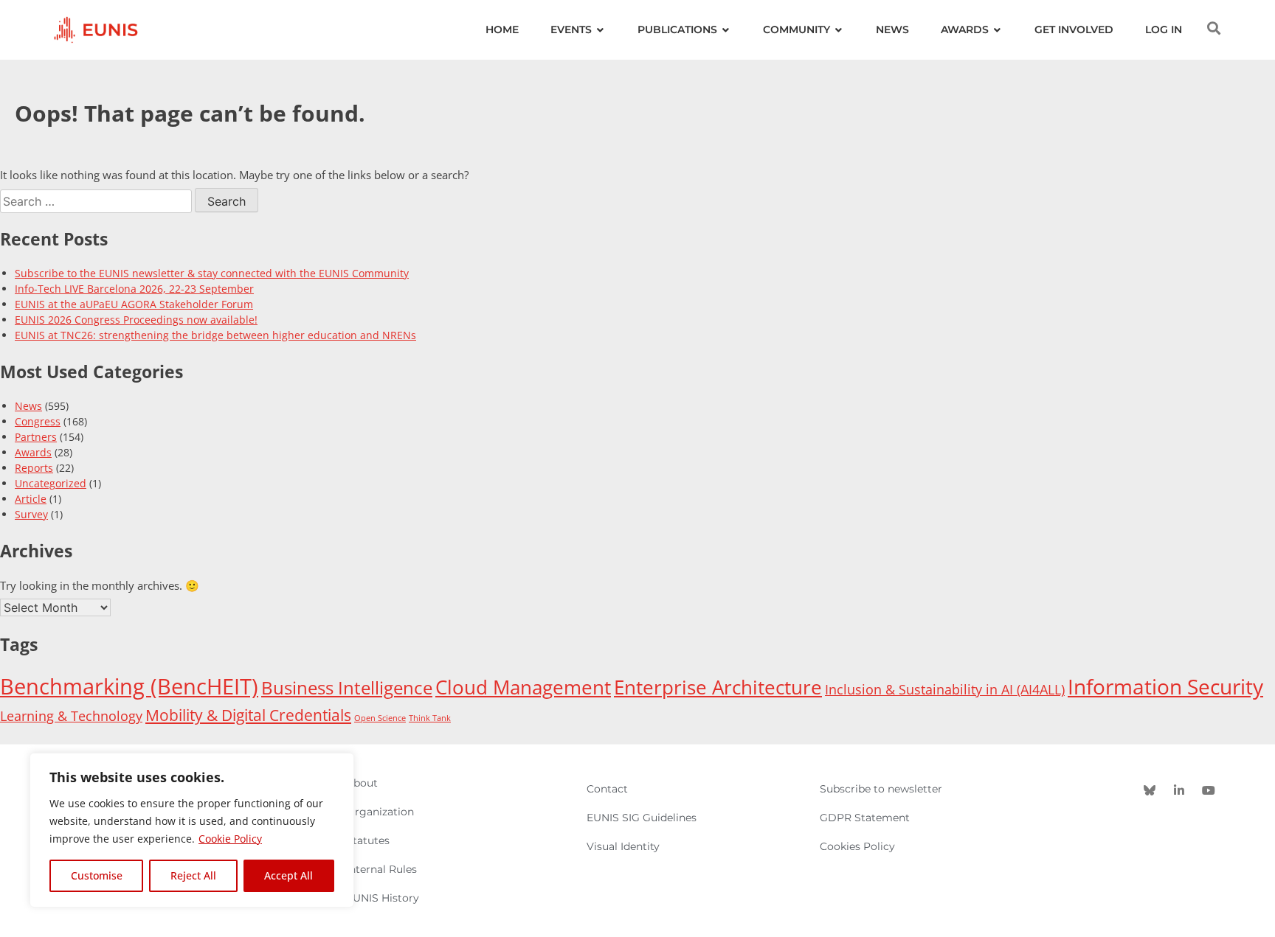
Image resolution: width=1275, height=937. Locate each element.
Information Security (1165, 686)
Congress (38, 421)
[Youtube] (1208, 790)
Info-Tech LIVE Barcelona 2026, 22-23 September (134, 289)
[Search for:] (97, 201)
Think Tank (430, 718)
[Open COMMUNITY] (839, 30)
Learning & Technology (71, 716)
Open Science (380, 718)
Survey (31, 514)
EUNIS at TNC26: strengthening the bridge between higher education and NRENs (215, 335)
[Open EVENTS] (600, 30)
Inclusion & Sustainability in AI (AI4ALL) (945, 689)
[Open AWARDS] (997, 30)
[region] (192, 830)
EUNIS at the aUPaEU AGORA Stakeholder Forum (134, 304)
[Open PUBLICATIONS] (726, 30)
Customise (96, 875)
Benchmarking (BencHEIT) (129, 686)
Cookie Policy (230, 839)
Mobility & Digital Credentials (248, 714)
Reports (34, 468)
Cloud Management (523, 687)
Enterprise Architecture (718, 687)
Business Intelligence (346, 688)
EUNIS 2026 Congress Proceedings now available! (136, 320)
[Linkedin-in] (1179, 790)
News (28, 406)
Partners (36, 437)
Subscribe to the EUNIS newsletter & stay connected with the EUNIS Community (212, 273)
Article (30, 499)
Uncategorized (50, 483)
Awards (33, 452)
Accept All (288, 875)
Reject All (193, 875)
